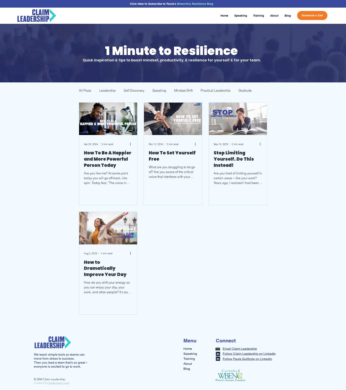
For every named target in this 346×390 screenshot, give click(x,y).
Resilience (199, 3)
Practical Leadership (215, 90)
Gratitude (245, 90)
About (187, 364)
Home (187, 349)
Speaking (159, 90)
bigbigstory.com (59, 383)
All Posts (85, 90)
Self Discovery (134, 90)
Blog (186, 369)
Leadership (107, 90)
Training (189, 359)
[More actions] (131, 144)
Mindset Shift (183, 90)
